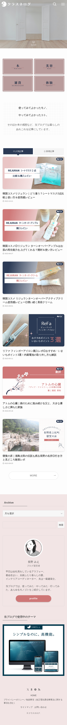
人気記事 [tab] (19, 151)
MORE (33, 475)
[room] (31, 689)
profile (33, 598)
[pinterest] (35, 689)
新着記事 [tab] (50, 151)
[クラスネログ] (16, 4)
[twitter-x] (27, 689)
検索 (61, 525)
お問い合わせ (40, 707)
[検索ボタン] (54, 4)
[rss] (39, 689)
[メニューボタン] (63, 4)
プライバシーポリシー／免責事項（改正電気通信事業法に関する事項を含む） (33, 701)
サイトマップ (26, 707)
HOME (34, 695)
